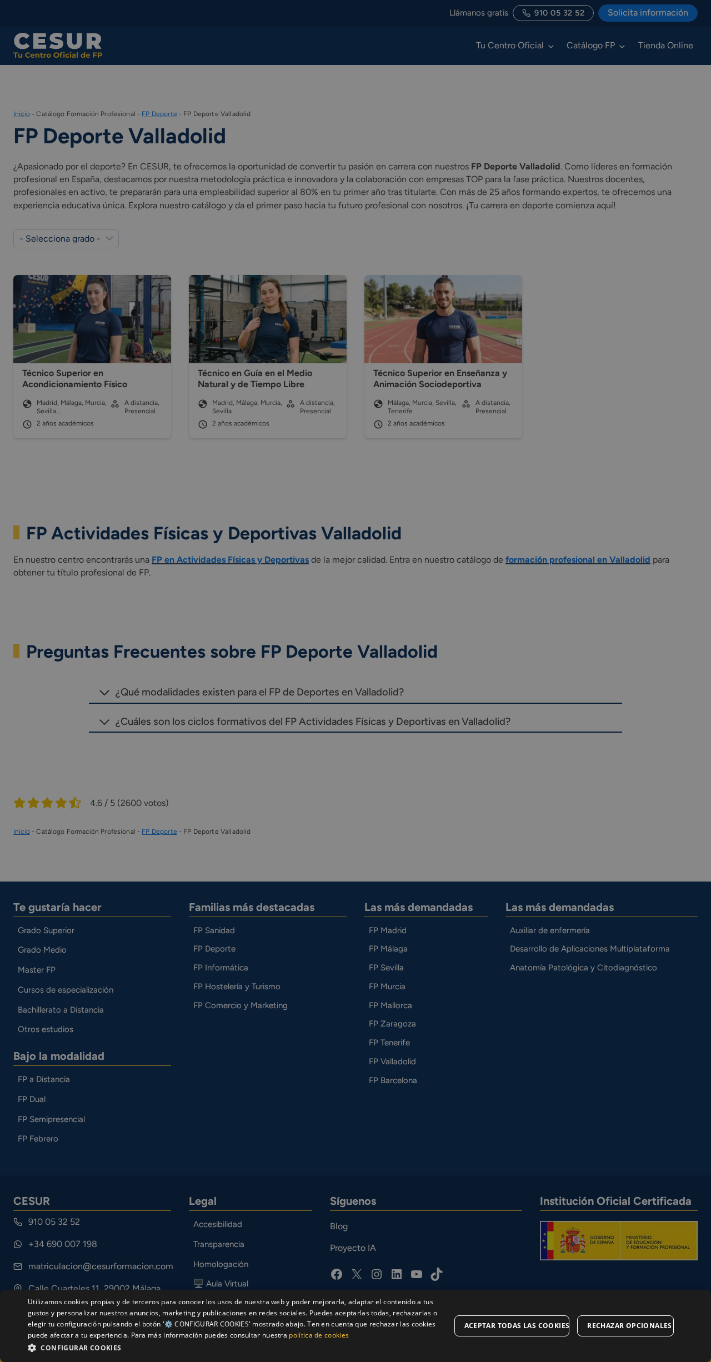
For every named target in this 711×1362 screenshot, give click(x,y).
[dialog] (355, 1326)
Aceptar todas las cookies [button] (517, 1325)
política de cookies (319, 1335)
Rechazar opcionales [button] (629, 1325)
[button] (239, 1347)
